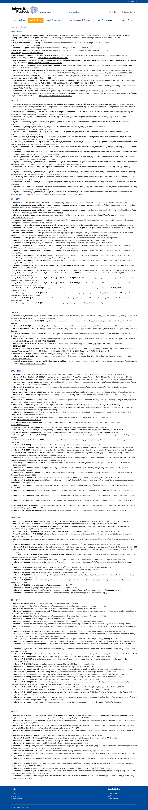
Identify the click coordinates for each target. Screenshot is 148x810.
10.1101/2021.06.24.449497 (58, 114)
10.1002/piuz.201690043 (23, 275)
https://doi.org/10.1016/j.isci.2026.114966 (27, 45)
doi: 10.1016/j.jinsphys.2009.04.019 (117, 377)
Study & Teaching (54, 20)
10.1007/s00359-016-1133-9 (22, 218)
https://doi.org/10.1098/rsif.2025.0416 (53, 58)
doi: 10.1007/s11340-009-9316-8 (33, 364)
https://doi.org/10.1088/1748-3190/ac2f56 (55, 96)
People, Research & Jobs (79, 20)
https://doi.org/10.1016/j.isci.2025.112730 (27, 53)
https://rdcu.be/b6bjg (54, 144)
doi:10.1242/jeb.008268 (20, 425)
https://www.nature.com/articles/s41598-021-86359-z (31, 129)
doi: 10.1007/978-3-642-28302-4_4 (45, 341)
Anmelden (133, 2)
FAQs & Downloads (105, 20)
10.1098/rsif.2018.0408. (23, 179)
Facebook (113, 793)
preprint (60, 213)
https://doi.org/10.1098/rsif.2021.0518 (25, 124)
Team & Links (19, 20)
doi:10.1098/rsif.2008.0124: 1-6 (29, 420)
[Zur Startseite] (31, 10)
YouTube (113, 796)
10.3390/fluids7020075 (48, 88)
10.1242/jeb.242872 (18, 119)
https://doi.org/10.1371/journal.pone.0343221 (28, 40)
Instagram (114, 798)
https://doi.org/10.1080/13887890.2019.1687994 (40, 154)
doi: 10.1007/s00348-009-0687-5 (37, 384)
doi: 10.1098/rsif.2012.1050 (52, 318)
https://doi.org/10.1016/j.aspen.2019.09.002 (39, 159)
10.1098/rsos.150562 (128, 270)
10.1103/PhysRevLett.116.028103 (23, 268)
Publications (35, 20)
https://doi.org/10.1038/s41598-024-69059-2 (45, 63)
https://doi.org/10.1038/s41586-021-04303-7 (77, 83)
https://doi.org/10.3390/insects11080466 (26, 134)
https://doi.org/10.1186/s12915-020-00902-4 (40, 139)
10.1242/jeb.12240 (18, 290)
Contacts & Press (127, 20)
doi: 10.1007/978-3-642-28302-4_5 (95, 351)
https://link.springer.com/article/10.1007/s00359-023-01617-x (34, 78)
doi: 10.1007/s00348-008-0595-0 (119, 379)
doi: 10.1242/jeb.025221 (117, 374)
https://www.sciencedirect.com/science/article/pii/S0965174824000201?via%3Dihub (104, 73)
